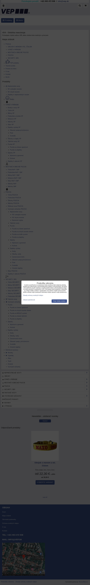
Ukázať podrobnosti (29, 300)
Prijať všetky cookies (59, 301)
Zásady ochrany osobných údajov (33, 295)
